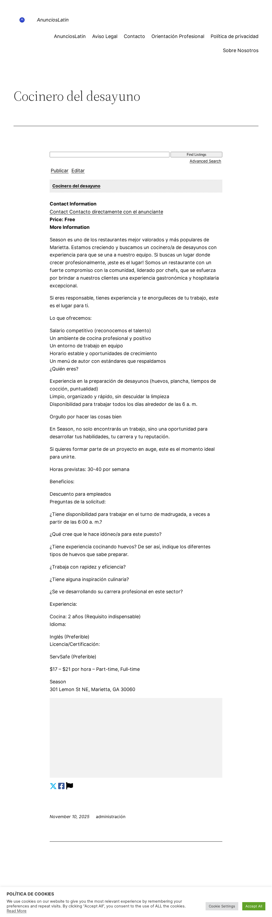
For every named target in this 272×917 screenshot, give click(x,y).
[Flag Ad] (69, 786)
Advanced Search (205, 161)
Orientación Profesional (177, 36)
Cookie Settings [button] (222, 906)
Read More (17, 910)
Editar (78, 170)
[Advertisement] (136, 738)
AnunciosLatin (53, 20)
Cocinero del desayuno (76, 185)
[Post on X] (53, 786)
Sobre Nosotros (240, 50)
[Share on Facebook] (61, 786)
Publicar (60, 170)
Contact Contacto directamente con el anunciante (106, 211)
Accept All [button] (253, 906)
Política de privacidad (234, 36)
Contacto (134, 36)
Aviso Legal (104, 36)
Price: (56, 219)
